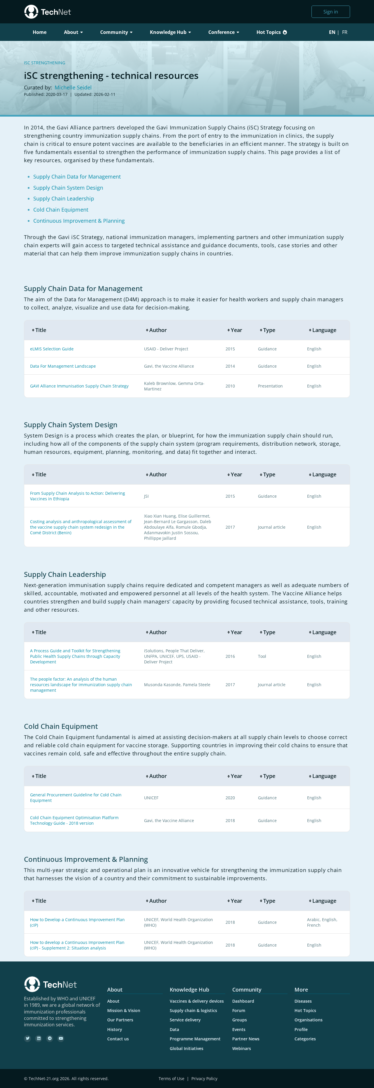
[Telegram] (49, 1038)
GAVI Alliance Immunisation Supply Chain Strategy (79, 386)
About (113, 1001)
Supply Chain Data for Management (77, 176)
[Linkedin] (38, 1038)
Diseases (303, 1001)
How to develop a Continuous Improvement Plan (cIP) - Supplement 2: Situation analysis (77, 945)
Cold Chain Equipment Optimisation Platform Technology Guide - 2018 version (74, 820)
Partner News (245, 1039)
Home (39, 32)
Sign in (330, 11)
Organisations (309, 1020)
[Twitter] (27, 1038)
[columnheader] (81, 330)
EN (332, 32)
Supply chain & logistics (193, 1010)
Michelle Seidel (73, 87)
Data (174, 1029)
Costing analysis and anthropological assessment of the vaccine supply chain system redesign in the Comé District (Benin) (80, 527)
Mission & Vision (123, 1010)
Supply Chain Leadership (63, 198)
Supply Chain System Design (68, 187)
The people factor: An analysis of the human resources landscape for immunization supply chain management (81, 684)
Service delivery (185, 1020)
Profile (301, 1029)
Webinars (241, 1048)
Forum (238, 1010)
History (114, 1029)
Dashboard (243, 1001)
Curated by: (38, 87)
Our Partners (120, 1020)
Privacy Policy (204, 1078)
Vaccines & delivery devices (197, 1001)
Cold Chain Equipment (60, 209)
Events (238, 1029)
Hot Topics (269, 32)
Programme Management (195, 1039)
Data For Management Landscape (63, 366)
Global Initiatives (186, 1048)
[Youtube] (60, 1038)
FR (344, 32)
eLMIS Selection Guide (52, 349)
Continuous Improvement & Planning (79, 220)
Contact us (118, 1039)
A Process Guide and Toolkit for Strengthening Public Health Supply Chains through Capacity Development (75, 656)
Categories (305, 1039)
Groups (239, 1020)
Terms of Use (171, 1078)
